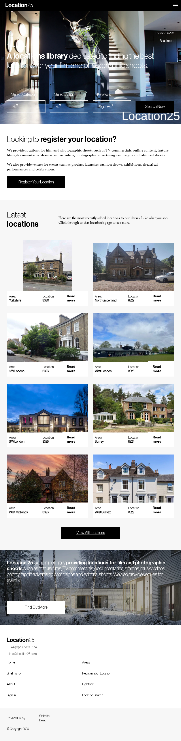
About (11, 684)
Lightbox (88, 684)
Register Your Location (36, 182)
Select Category (24, 94)
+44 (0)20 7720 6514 (23, 647)
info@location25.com (23, 654)
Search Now (155, 107)
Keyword (104, 94)
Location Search (92, 695)
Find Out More (36, 607)
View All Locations (90, 533)
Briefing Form (16, 673)
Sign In (11, 695)
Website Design (44, 718)
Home (11, 662)
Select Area (63, 94)
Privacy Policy (16, 718)
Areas (86, 662)
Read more (167, 41)
